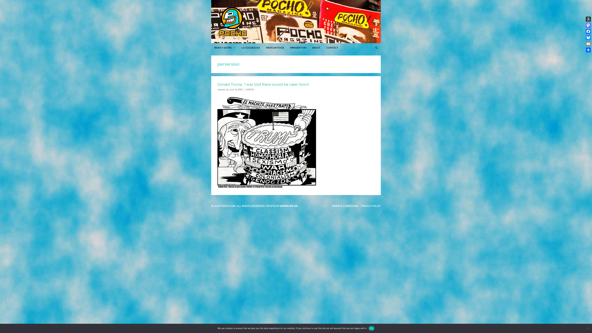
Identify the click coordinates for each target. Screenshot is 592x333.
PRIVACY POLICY (371, 206)
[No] (588, 328)
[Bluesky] (588, 38)
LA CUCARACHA (251, 47)
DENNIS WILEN (289, 206)
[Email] (588, 44)
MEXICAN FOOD (275, 47)
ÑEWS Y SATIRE (223, 47)
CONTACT (332, 47)
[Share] (588, 50)
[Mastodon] (588, 25)
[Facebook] (588, 31)
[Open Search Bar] (376, 47)
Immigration (298, 47)
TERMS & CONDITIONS (344, 206)
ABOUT (316, 47)
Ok (371, 328)
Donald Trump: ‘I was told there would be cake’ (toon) (263, 84)
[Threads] (588, 19)
